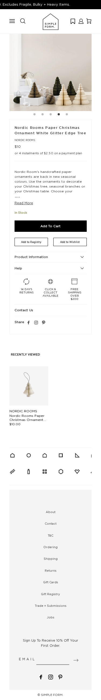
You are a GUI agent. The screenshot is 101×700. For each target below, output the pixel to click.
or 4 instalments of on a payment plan (48, 153)
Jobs (50, 617)
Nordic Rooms (25, 140)
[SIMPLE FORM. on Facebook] (41, 677)
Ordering (50, 547)
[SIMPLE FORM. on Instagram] (36, 322)
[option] (50, 70)
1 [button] (34, 115)
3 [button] (50, 115)
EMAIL (27, 659)
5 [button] (66, 115)
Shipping (51, 559)
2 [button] (42, 115)
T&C (50, 535)
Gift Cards (50, 582)
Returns (51, 570)
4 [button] (58, 115)
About (50, 512)
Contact (51, 523)
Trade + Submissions (51, 606)
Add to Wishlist (70, 241)
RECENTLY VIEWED (25, 354)
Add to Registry (31, 241)
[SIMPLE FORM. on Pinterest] (60, 677)
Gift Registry (50, 594)
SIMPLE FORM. (52, 695)
